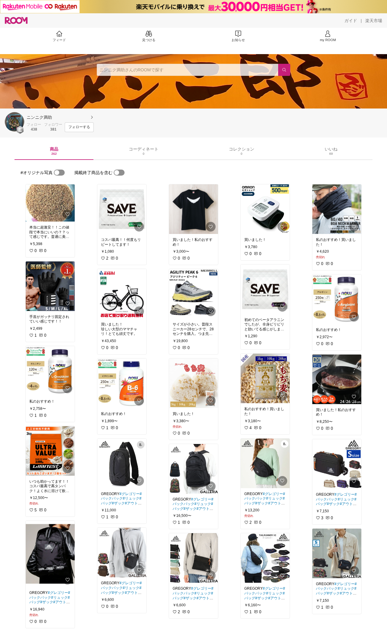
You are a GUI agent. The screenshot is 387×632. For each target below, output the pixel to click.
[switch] (59, 173)
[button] (14, 121)
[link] (50, 203)
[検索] (284, 70)
